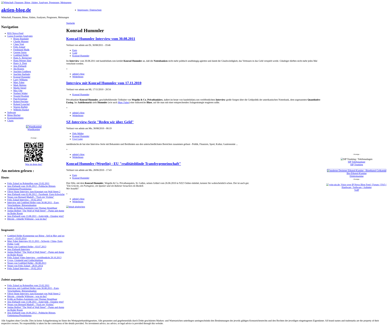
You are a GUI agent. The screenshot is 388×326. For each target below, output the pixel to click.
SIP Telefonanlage (356, 162)
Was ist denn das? (33, 164)
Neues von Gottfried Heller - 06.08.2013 (26, 263)
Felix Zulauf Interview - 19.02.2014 (24, 199)
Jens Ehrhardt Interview (18, 249)
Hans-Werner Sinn (22, 60)
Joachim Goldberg (22, 71)
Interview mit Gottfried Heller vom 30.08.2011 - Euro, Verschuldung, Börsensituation (33, 204)
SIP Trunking (356, 164)
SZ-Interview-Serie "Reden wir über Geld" (100, 122)
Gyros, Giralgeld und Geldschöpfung (25, 260)
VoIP (356, 190)
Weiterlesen (77, 76)
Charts (10, 120)
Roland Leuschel (21, 104)
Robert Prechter (20, 101)
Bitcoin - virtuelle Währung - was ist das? (27, 219)
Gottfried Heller (20, 55)
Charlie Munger (20, 41)
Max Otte (17, 90)
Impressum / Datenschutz (89, 10)
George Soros (20, 52)
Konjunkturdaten (15, 118)
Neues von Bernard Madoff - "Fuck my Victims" (30, 197)
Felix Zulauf (19, 47)
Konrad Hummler (21, 77)
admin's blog (78, 74)
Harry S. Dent (20, 63)
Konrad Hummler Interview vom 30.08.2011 (100, 39)
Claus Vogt (18, 44)
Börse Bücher (13, 115)
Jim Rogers (18, 68)
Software (11, 112)
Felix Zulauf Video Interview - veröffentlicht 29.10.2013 (34, 257)
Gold (74, 53)
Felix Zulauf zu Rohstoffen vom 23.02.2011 (28, 183)
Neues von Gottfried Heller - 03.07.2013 (26, 246)
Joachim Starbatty (21, 74)
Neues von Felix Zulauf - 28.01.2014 (25, 265)
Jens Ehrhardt (19, 66)
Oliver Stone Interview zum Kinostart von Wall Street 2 (33, 191)
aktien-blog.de (16, 10)
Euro (74, 50)
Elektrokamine (357, 176)
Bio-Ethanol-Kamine (357, 173)
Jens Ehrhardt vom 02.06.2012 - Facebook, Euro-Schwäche (36, 194)
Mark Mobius (19, 85)
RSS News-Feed (15, 33)
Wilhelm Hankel (21, 109)
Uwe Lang (77, 139)
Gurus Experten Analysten (20, 36)
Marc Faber (18, 82)
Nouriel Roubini (21, 96)
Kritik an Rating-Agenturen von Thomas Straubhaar (32, 208)
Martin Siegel (19, 88)
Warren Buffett (20, 107)
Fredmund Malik (21, 49)
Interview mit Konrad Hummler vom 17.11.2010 (103, 83)
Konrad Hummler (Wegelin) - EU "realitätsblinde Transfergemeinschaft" (123, 164)
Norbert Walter (20, 93)
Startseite (70, 23)
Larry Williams (20, 79)
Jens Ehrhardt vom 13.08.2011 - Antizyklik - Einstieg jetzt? (35, 216)
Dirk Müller (78, 133)
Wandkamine (33, 129)
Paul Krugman (20, 98)
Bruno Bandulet (21, 38)
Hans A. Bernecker (22, 58)
